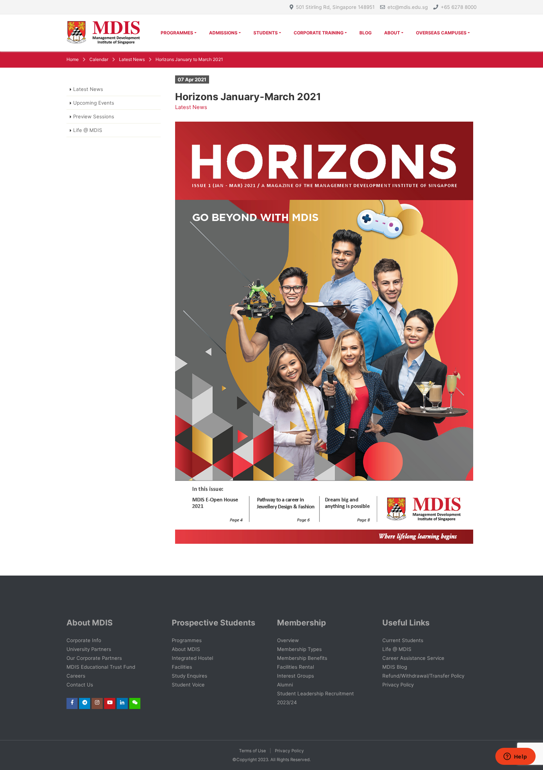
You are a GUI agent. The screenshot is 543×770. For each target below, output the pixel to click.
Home (72, 59)
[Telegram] (84, 702)
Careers (75, 676)
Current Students (402, 640)
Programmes (187, 640)
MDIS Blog (394, 667)
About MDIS (186, 649)
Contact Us (79, 685)
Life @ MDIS (87, 130)
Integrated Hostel (192, 658)
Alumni (285, 685)
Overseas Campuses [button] (441, 32)
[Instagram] (97, 702)
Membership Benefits (302, 658)
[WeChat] (135, 702)
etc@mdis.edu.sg (407, 7)
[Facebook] (72, 702)
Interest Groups (295, 676)
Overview (288, 640)
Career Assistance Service (413, 658)
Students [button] (265, 32)
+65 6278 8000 (459, 7)
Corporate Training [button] (319, 32)
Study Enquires (189, 676)
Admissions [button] (223, 32)
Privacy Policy (398, 685)
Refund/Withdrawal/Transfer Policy (423, 676)
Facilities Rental (295, 667)
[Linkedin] (122, 702)
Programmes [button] (177, 32)
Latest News (132, 59)
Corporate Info (83, 640)
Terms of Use (252, 750)
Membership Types (299, 649)
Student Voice (188, 685)
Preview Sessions (93, 116)
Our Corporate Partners (94, 658)
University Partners (88, 649)
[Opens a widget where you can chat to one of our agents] (515, 757)
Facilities (182, 667)
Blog (365, 32)
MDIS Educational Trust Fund (100, 667)
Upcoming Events (93, 103)
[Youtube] (110, 702)
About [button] (392, 32)
